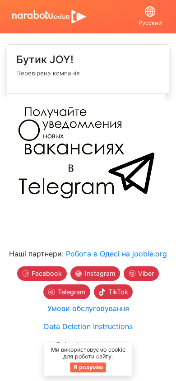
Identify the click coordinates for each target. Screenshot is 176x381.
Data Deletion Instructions (88, 326)
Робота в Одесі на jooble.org (116, 253)
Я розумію (88, 367)
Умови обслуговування (88, 308)
